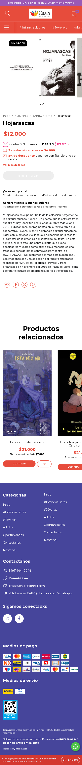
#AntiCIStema (42, 116)
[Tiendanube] (15, 749)
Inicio (6, 116)
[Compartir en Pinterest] (33, 286)
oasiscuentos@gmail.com (27, 586)
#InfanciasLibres (33, 27)
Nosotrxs (9, 550)
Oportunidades (13, 535)
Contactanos (12, 542)
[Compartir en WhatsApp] (7, 285)
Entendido (70, 760)
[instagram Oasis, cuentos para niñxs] (7, 618)
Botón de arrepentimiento (21, 742)
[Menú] (6, 27)
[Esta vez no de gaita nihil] (44, 463)
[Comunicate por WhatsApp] (75, 746)
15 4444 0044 (18, 578)
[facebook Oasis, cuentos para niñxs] (19, 618)
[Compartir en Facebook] (16, 286)
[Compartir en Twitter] (24, 286)
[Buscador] (8, 14)
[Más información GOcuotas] (62, 144)
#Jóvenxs (59, 27)
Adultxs (8, 527)
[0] (73, 14)
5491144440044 (20, 570)
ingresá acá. (67, 738)
